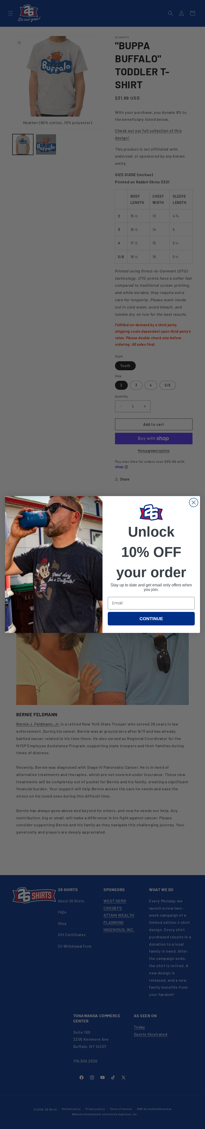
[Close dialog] (193, 502)
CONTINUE (151, 618)
